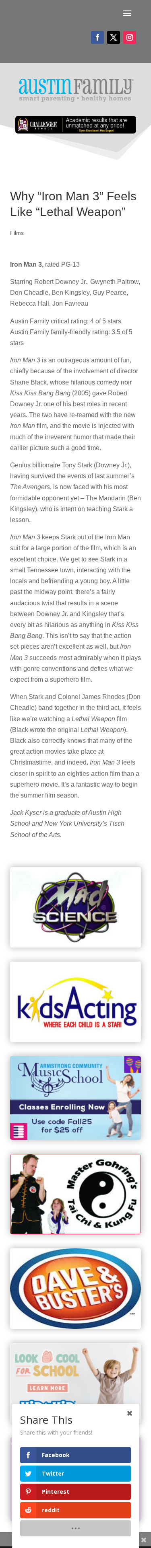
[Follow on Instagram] (129, 37)
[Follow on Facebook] (97, 37)
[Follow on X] (113, 37)
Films (17, 233)
